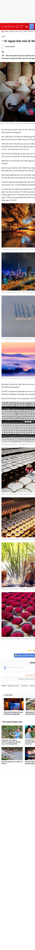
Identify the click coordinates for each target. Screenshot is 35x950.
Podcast (5, 26)
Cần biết (17, 26)
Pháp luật (30, 31)
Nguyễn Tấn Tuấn (13, 686)
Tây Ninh (24, 686)
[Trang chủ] (2, 31)
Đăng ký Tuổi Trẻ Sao (31, 26)
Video (16, 31)
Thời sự (20, 31)
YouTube (12, 26)
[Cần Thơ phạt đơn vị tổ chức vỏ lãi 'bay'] (12, 753)
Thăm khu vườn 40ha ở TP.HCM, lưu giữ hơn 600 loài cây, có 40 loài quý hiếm (11, 742)
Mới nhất (6, 31)
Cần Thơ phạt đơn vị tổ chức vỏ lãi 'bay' (11, 762)
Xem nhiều (11, 31)
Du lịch (3, 36)
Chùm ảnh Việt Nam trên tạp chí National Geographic (13, 713)
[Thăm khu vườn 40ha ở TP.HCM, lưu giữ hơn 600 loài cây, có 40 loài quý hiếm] (12, 732)
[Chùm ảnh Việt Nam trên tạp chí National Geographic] (14, 704)
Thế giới (25, 31)
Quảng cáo (21, 26)
